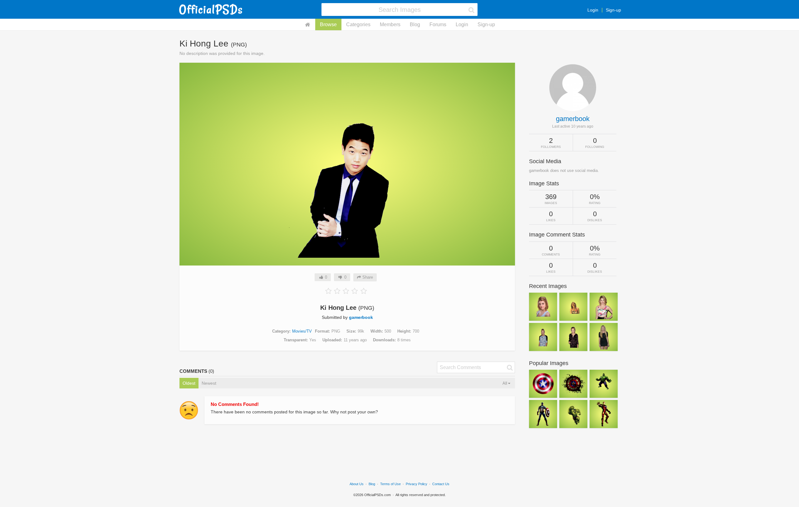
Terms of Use (390, 484)
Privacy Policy (416, 484)
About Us (357, 484)
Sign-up (613, 9)
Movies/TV (302, 331)
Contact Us (440, 484)
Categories (358, 24)
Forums (437, 24)
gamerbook (361, 317)
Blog (415, 24)
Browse (328, 24)
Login (592, 9)
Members (390, 24)
